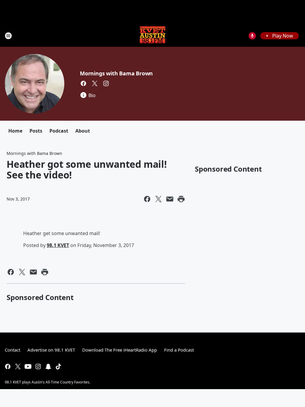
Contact (12, 350)
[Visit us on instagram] (106, 83)
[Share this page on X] (158, 199)
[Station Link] (152, 35)
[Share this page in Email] (170, 199)
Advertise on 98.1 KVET (51, 350)
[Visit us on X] (94, 83)
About (82, 131)
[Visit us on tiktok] (58, 366)
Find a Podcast (179, 350)
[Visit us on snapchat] (48, 366)
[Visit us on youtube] (28, 366)
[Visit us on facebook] (83, 83)
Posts (35, 131)
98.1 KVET (58, 245)
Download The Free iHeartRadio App (119, 350)
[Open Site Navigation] (8, 35)
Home (15, 131)
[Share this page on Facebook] (147, 199)
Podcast (58, 131)
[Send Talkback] (252, 35)
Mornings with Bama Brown (116, 73)
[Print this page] (181, 199)
